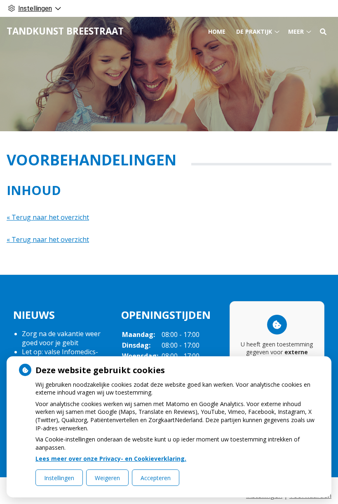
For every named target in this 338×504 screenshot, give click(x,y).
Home (216, 31)
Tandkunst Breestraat (65, 31)
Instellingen (59, 478)
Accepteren (156, 478)
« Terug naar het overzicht (48, 217)
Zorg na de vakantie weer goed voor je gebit (61, 338)
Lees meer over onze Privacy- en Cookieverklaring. (110, 458)
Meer (296, 31)
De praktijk (254, 31)
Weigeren (107, 478)
